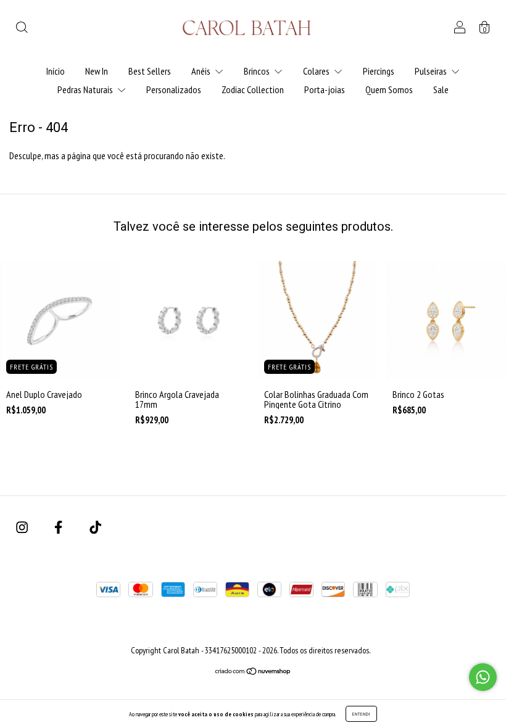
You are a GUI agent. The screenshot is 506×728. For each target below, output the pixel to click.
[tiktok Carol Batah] (95, 527)
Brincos (258, 71)
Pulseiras (432, 71)
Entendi (361, 714)
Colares (317, 71)
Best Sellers (149, 71)
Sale (441, 89)
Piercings (378, 71)
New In (96, 71)
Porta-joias (324, 89)
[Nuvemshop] (253, 672)
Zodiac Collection (253, 89)
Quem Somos (389, 89)
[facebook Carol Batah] (59, 527)
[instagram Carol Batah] (22, 527)
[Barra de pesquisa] (21, 28)
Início (55, 71)
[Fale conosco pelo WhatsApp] (483, 677)
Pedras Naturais (86, 89)
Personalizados (173, 89)
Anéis (201, 71)
